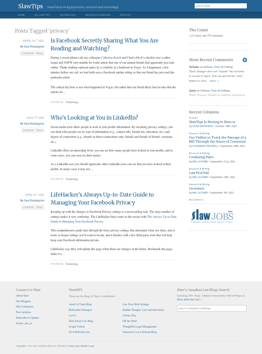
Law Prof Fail (199, 173)
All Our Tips (42, 15)
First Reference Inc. (80, 332)
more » (214, 80)
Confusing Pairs (201, 157)
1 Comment (27, 53)
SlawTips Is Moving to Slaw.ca (212, 122)
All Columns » (196, 199)
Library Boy (129, 315)
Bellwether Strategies (80, 310)
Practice (125, 15)
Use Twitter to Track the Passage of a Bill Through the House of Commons (217, 139)
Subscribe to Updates (27, 317)
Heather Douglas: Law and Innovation (143, 310)
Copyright (20, 345)
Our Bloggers (23, 301)
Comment (28, 130)
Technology (68, 15)
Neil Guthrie (200, 161)
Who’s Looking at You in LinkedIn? (94, 117)
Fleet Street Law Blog (81, 321)
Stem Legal (74, 345)
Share (39, 53)
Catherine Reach (111, 57)
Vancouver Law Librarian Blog (140, 332)
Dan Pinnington (34, 46)
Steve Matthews (202, 126)
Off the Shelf (130, 321)
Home (21, 15)
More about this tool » (189, 299)
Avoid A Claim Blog (80, 304)
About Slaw (22, 295)
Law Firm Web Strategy (136, 304)
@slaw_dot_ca (24, 323)
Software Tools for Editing (218, 67)
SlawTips (30, 6)
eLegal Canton (77, 326)
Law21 (72, 315)
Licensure (196, 188)
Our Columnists (25, 306)
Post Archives (23, 312)
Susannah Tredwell (205, 146)
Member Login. (88, 345)
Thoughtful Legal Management (140, 326)
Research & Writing (97, 15)
